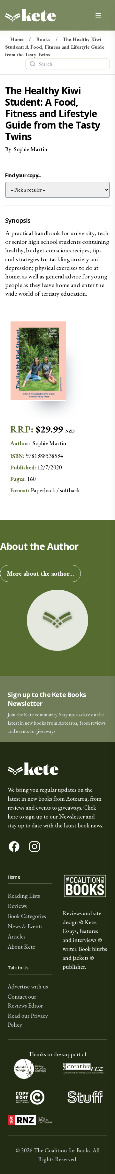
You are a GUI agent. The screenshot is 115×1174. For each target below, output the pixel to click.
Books (43, 39)
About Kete (21, 946)
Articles (17, 936)
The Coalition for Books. (62, 1150)
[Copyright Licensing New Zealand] (30, 1097)
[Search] (32, 64)
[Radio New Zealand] (30, 1120)
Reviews (17, 906)
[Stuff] (85, 1097)
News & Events (25, 926)
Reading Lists (24, 895)
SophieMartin (30, 149)
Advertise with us (28, 986)
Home (17, 39)
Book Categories (27, 916)
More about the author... (40, 573)
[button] (57, 709)
